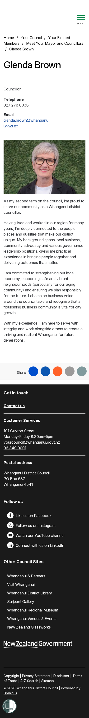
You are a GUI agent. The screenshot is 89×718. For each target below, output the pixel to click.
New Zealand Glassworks (29, 627)
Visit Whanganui (21, 584)
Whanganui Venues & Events (31, 618)
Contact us (14, 405)
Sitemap (47, 681)
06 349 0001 (15, 448)
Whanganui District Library (29, 593)
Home (9, 37)
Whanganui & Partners (26, 576)
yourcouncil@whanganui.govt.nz (32, 442)
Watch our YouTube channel (40, 535)
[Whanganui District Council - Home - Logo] (43, 17)
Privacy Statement (36, 676)
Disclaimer (61, 676)
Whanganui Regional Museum (32, 610)
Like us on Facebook (34, 515)
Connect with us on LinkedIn (40, 545)
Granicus (10, 693)
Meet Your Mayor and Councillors (54, 43)
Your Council (31, 37)
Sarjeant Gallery (20, 601)
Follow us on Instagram (36, 525)
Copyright (11, 676)
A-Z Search (29, 681)
